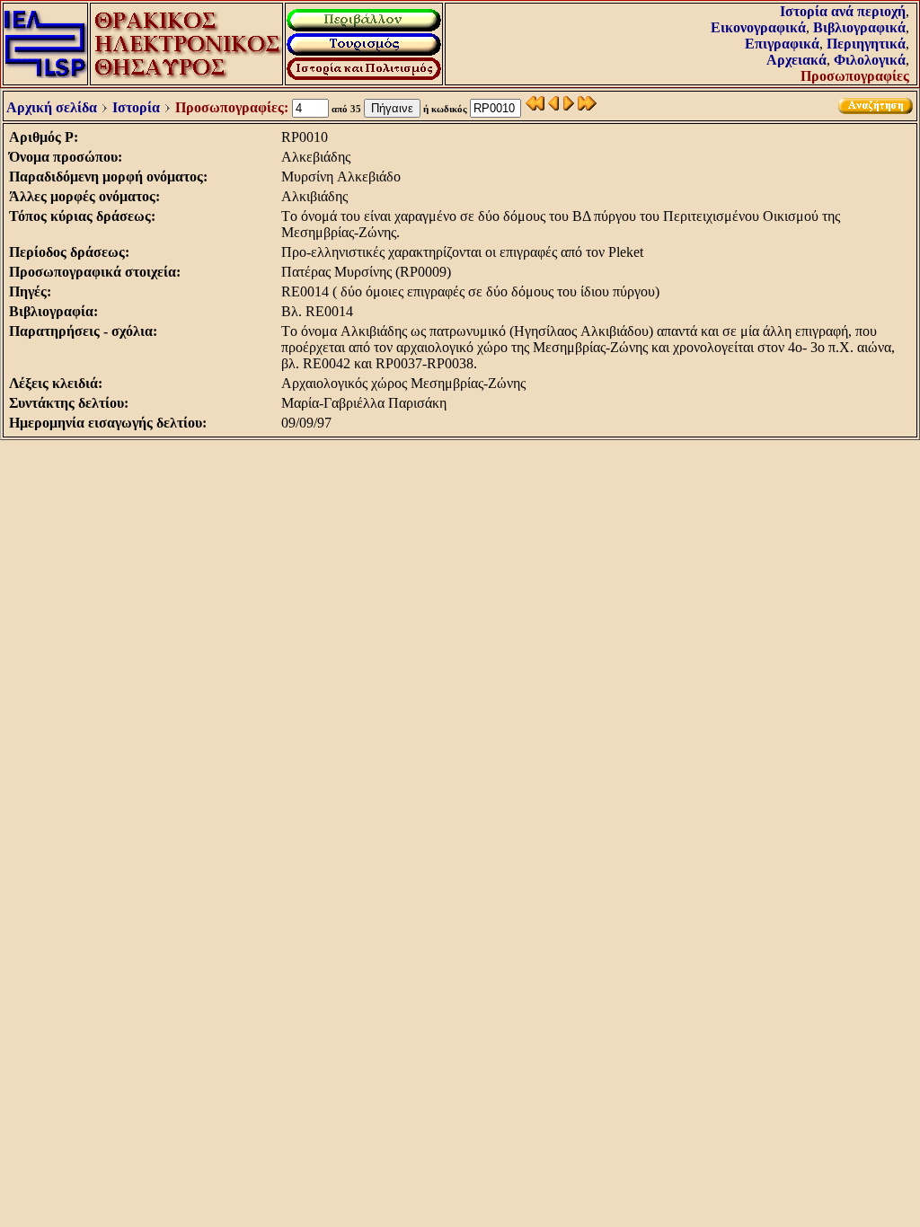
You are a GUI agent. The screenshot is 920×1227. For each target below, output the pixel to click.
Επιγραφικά (782, 43)
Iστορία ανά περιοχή (843, 11)
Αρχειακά (796, 59)
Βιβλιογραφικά (859, 27)
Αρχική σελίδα (51, 107)
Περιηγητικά (866, 43)
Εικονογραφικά (758, 27)
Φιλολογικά (870, 59)
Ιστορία (136, 107)
